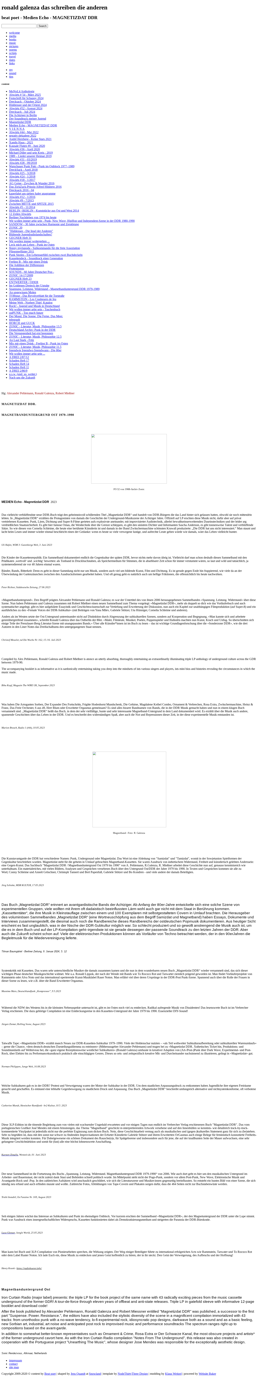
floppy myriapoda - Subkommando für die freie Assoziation (44, 248)
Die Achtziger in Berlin (23, 115)
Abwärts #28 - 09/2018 (23, 162)
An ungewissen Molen (22, 292)
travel (12, 56)
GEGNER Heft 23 (20, 278)
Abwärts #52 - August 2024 (25, 108)
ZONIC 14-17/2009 (21, 275)
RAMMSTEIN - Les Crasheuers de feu (32, 299)
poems (13, 49)
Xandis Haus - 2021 (21, 142)
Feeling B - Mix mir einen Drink (28, 261)
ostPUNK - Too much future (26, 312)
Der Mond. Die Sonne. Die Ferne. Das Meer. (36, 316)
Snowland (95, 1373)
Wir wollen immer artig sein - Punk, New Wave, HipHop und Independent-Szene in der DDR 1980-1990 (72, 220)
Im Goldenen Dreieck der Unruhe (29, 285)
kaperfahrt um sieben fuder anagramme (32, 193)
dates (12, 60)
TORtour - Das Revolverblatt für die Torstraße (36, 295)
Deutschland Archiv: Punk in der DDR (32, 329)
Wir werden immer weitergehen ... (29, 241)
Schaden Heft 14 (19, 363)
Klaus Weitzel (173, 1373)
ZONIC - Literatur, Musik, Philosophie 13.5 (35, 326)
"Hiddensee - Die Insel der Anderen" (31, 231)
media (12, 36)
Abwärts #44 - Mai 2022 (24, 132)
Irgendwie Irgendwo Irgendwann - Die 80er (35, 350)
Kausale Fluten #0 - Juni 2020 (27, 145)
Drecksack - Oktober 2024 (25, 101)
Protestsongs (16, 268)
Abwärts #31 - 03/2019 (23, 159)
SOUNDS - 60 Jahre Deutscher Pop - (31, 272)
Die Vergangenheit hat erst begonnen (31, 333)
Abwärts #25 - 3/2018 (22, 173)
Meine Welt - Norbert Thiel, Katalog (31, 302)
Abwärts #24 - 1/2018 (22, 176)
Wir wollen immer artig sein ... (27, 353)
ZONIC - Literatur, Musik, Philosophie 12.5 (35, 336)
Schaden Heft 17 (19, 360)
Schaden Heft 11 (19, 367)
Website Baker (207, 1373)
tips (11, 76)
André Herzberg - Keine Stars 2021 (30, 139)
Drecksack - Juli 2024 (22, 111)
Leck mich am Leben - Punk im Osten (32, 244)
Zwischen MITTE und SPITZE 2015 (31, 203)
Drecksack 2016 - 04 (21, 190)
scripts (13, 53)
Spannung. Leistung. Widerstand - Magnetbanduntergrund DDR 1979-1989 (54, 289)
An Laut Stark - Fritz (21, 340)
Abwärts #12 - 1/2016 (22, 197)
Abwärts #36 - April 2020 (24, 149)
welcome (14, 32)
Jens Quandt (78, 1373)
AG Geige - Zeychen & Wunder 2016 (31, 183)
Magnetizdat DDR (20, 122)
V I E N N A (17, 128)
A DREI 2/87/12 (19, 357)
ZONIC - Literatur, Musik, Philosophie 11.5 (35, 346)
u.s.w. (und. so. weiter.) (23, 374)
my (11, 69)
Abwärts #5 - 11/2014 (22, 207)
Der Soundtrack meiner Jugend (27, 118)
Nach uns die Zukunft (22, 377)
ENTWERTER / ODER (23, 282)
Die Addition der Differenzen (26, 265)
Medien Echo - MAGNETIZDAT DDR (33, 125)
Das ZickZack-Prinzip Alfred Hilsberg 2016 (35, 186)
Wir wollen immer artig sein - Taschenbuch (34, 309)
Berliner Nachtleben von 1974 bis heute (32, 217)
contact (13, 1363)
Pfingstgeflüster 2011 (21, 251)
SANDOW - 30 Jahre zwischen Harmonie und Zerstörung (44, 224)
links (12, 63)
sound (12, 73)
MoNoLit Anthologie (21, 91)
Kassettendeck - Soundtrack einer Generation (36, 258)
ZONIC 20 (15, 227)
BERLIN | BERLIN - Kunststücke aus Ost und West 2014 (44, 210)
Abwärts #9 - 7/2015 (21, 200)
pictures (13, 46)
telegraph (14, 319)
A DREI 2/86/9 (18, 370)
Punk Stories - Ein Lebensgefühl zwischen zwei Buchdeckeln (46, 254)
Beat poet (50, 1373)
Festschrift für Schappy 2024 (26, 98)
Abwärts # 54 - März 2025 (25, 94)
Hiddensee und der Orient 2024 (28, 105)
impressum (15, 1360)
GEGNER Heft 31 (20, 237)
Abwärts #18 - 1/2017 (22, 180)
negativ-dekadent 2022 (22, 135)
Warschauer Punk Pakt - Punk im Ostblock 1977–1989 (41, 166)
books (12, 39)
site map (14, 1367)
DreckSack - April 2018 (23, 169)
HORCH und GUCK (22, 323)
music (12, 42)
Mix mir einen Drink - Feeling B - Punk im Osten (38, 343)
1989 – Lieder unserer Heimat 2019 (30, 156)
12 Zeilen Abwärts (20, 214)
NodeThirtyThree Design (133, 1373)
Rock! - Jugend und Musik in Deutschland (34, 306)
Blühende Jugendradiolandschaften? (30, 234)
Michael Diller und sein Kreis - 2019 (31, 152)
